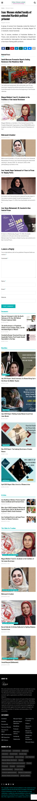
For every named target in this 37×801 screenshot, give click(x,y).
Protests (12, 766)
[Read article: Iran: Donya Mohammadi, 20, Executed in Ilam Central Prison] (18, 223)
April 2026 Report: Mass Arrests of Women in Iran (15, 484)
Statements (16, 739)
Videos (27, 723)
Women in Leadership (28, 732)
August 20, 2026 (6, 137)
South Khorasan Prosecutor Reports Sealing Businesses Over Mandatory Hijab (15, 60)
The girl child (18, 769)
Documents (4, 724)
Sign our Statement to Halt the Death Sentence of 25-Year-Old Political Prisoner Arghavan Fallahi (12, 318)
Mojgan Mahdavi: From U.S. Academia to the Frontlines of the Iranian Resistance (15, 98)
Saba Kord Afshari (7, 769)
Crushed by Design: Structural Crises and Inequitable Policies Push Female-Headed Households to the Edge (13, 337)
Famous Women (6, 727)
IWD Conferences (6, 735)
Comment (4, 258)
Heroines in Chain (4, 731)
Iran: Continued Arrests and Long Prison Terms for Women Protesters (12, 518)
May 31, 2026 (5, 454)
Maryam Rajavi (17, 719)
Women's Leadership (25, 772)
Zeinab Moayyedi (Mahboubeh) (9, 662)
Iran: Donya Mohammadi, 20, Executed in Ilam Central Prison (16, 209)
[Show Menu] (2, 2)
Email (3, 289)
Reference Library (16, 733)
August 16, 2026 (6, 521)
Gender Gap (22, 754)
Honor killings (20, 757)
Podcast (15, 729)
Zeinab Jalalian (25, 775)
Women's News (9, 8)
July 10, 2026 (5, 322)
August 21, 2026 (6, 64)
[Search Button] (35, 2)
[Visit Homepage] (18, 2)
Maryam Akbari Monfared (9, 760)
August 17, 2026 (6, 513)
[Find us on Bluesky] (13, 784)
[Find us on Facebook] (1, 784)
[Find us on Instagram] (10, 784)
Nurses (21, 760)
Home (2, 8)
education (25, 751)
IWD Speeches (5, 737)
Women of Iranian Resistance (28, 737)
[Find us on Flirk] (8, 784)
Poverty (29, 763)
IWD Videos (4, 740)
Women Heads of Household (10, 775)
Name (3, 281)
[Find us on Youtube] (6, 784)
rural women (20, 766)
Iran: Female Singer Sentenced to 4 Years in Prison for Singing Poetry (17, 171)
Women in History (28, 727)
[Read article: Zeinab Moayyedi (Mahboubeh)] (18, 648)
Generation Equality (7, 757)
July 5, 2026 (5, 418)
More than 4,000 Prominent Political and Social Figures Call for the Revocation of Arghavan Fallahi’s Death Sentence (13, 509)
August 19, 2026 (6, 504)
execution (5, 754)
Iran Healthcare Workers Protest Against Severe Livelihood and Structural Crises (13, 501)
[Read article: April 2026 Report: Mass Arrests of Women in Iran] (18, 470)
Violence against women (9, 772)
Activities (4, 719)
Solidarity (16, 736)
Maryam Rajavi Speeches (17, 722)
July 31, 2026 (5, 383)
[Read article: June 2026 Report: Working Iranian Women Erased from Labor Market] (18, 399)
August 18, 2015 (5, 22)
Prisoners (5, 766)
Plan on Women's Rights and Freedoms (13, 763)
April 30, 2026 (5, 487)
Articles (3, 721)
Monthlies (6, 374)
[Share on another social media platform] (34, 48)
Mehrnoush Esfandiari (8, 135)
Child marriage (6, 751)
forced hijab (13, 754)
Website (3, 297)
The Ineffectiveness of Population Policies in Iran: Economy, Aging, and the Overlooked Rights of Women (13, 328)
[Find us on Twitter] (4, 784)
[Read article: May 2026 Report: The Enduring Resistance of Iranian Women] (18, 434)
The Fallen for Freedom (10, 555)
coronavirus (16, 751)
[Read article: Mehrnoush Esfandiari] (18, 148)
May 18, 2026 (5, 341)
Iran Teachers (30, 757)
